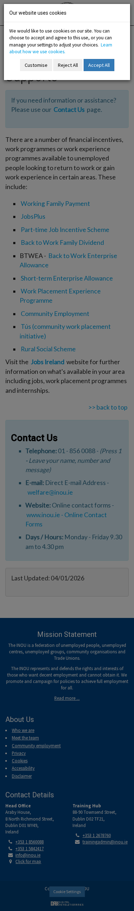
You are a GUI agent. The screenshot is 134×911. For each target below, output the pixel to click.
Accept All (99, 65)
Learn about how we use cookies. (60, 48)
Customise (36, 65)
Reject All (68, 65)
